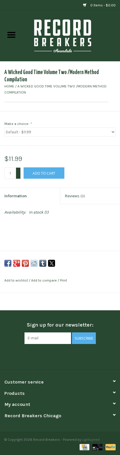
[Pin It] (25, 263)
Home (9, 86)
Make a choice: (17, 124)
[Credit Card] (83, 447)
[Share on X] (51, 263)
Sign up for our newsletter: (60, 325)
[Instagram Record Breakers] (70, 356)
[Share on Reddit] (34, 263)
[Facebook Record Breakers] (49, 356)
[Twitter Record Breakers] (60, 356)
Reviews (75, 196)
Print (63, 280)
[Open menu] (11, 34)
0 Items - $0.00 (102, 5)
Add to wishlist (16, 280)
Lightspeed (91, 440)
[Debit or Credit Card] (96, 447)
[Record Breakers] (71, 35)
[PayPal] (109, 447)
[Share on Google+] (16, 263)
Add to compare (44, 280)
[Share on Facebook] (7, 263)
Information (15, 196)
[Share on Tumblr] (42, 263)
